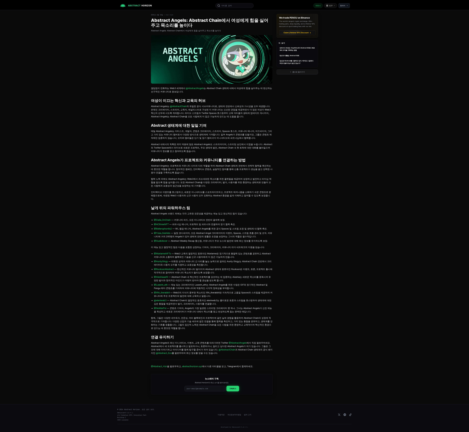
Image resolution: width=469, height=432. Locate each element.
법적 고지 (247, 415)
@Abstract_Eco (164, 353)
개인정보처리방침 (234, 415)
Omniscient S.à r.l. (240, 427)
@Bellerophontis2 (163, 228)
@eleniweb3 (160, 300)
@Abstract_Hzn (159, 366)
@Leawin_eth (161, 284)
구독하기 (232, 388)
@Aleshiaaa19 (161, 277)
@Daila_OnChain (162, 220)
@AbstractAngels (195, 88)
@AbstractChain (178, 106)
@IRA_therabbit (162, 292)
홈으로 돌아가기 (298, 72)
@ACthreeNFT (161, 224)
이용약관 (221, 415)
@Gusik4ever (160, 241)
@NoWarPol (160, 308)
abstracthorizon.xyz (192, 366)
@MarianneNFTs (162, 253)
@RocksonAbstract (164, 269)
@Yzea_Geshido (162, 233)
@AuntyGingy (161, 261)
